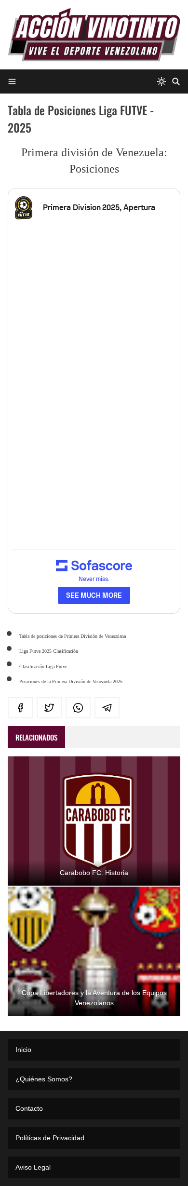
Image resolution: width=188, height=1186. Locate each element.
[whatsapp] (78, 707)
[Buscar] (176, 81)
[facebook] (20, 707)
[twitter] (49, 707)
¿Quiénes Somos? (43, 1079)
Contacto (29, 1108)
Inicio (23, 1049)
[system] (161, 81)
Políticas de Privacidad (49, 1138)
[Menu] (12, 81)
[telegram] (107, 707)
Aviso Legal (33, 1167)
